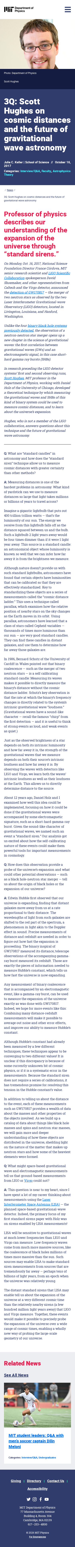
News (10, 190)
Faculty (46, 171)
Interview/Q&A (30, 171)
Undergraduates (47, 1457)
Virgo (28, 1180)
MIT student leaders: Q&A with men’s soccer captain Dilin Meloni (36, 1441)
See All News (16, 1375)
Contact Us (55, 1480)
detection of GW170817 (27, 292)
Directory (34, 1480)
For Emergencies (37, 1537)
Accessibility (37, 1488)
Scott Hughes (14, 378)
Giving (16, 1480)
